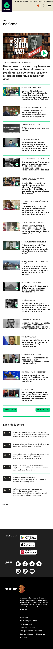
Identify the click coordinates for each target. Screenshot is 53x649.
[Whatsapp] (32, 566)
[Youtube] (32, 573)
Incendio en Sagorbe (44, 1)
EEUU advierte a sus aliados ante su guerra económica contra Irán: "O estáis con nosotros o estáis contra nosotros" (31, 456)
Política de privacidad (28, 621)
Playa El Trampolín (29, 1)
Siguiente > (42, 410)
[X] (18, 566)
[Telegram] (39, 566)
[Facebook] (25, 566)
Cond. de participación (28, 627)
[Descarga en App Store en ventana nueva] (27, 547)
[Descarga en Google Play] (28, 540)
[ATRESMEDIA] (26, 589)
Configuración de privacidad (31, 631)
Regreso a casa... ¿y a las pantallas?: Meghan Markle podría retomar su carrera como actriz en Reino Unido (30, 468)
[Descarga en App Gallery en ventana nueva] (28, 554)
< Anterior (10, 410)
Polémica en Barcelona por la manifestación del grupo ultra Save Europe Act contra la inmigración (31, 479)
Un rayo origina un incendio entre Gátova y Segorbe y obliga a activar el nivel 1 (31, 445)
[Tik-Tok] (25, 573)
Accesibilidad (25, 637)
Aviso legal (24, 617)
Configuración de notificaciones (32, 634)
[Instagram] (18, 573)
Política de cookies (27, 624)
